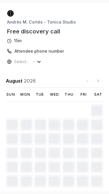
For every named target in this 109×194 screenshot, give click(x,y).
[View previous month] (87, 81)
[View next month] (98, 81)
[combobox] (14, 61)
